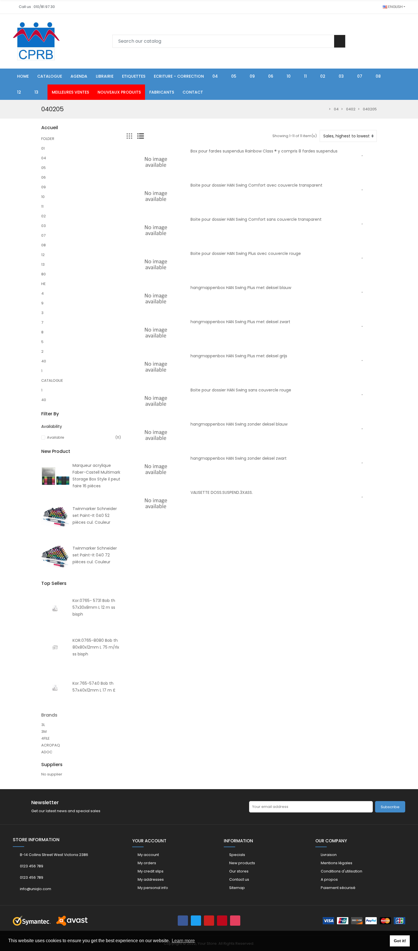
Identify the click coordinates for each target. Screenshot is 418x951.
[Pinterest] (222, 920)
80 (43, 274)
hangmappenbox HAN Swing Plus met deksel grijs (239, 356)
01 (43, 148)
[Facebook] (183, 920)
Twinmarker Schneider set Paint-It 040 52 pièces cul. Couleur (95, 515)
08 (43, 245)
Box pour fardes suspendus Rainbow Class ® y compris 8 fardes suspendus (264, 151)
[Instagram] (235, 920)
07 (43, 235)
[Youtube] (209, 920)
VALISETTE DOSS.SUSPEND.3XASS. (222, 492)
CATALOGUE (52, 380)
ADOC (46, 752)
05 (43, 167)
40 (43, 361)
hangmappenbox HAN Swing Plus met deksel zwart (240, 322)
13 (43, 264)
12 (43, 254)
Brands (49, 715)
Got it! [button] (400, 940)
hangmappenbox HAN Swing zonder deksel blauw (239, 424)
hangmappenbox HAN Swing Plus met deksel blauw (241, 287)
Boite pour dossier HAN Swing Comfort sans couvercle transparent (256, 219)
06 (43, 177)
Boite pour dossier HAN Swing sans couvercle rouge (241, 390)
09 (43, 187)
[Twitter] (196, 920)
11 (42, 206)
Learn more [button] (183, 940)
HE (43, 283)
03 (43, 225)
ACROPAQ (50, 745)
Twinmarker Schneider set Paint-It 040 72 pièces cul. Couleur (95, 555)
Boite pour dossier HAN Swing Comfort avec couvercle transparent (256, 185)
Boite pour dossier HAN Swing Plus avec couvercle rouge (246, 253)
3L (43, 724)
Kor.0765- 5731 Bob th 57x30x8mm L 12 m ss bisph (94, 607)
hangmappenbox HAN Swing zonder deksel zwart (239, 458)
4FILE (45, 738)
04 (43, 158)
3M (44, 731)
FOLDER (47, 138)
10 (43, 196)
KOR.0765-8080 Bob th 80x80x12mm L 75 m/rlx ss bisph (96, 647)
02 (43, 216)
